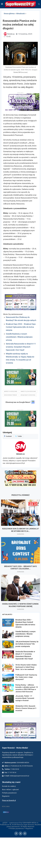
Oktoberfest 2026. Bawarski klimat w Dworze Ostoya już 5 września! (25, 708)
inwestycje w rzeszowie (28, 391)
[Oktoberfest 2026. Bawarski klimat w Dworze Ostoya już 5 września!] (8, 709)
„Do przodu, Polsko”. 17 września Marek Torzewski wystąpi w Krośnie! (24, 698)
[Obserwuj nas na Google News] (33, 403)
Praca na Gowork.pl (9, 800)
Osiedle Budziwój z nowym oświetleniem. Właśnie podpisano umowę (19, 337)
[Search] (39, 4)
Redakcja (20, 454)
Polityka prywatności (17, 828)
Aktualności (20, 13)
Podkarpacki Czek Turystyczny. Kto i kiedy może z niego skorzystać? (26, 677)
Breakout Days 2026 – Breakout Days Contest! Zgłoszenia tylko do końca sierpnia (21, 327)
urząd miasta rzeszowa (27, 395)
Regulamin (29, 828)
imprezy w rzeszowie (10, 391)
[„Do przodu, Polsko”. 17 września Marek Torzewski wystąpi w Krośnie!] (8, 699)
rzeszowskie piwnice (10, 395)
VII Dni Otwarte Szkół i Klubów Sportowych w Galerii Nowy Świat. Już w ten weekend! (26, 667)
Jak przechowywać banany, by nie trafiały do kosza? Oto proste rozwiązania (26, 644)
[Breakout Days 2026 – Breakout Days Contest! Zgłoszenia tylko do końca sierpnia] (20, 550)
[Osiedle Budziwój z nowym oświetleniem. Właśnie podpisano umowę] (20, 588)
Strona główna (9, 13)
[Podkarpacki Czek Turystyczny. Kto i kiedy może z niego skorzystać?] (8, 678)
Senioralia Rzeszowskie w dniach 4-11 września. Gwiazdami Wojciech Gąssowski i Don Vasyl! (21, 347)
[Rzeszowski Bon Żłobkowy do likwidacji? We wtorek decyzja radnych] (20, 513)
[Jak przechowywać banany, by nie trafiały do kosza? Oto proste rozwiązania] (8, 644)
